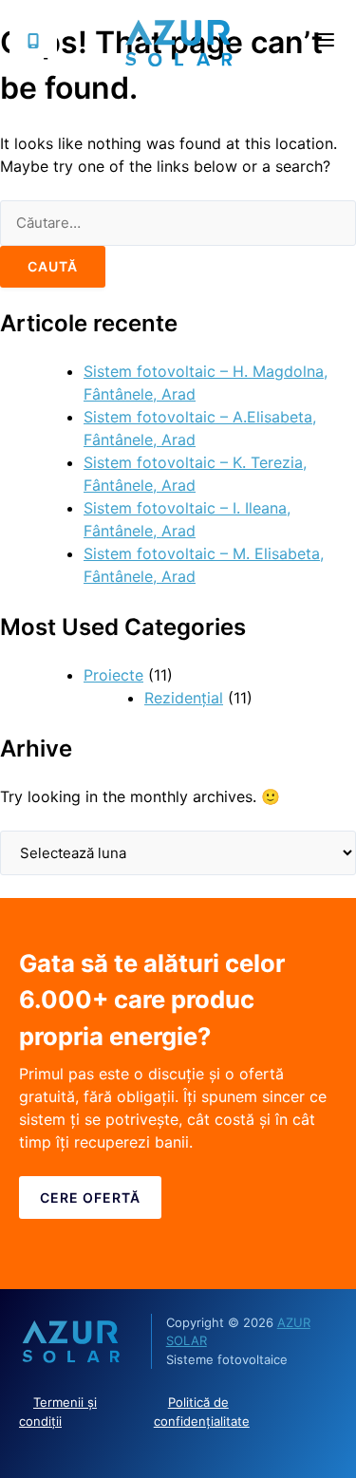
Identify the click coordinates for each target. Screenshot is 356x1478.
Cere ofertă (90, 1197)
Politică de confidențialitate (202, 1411)
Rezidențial (183, 697)
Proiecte (113, 674)
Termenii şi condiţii (58, 1411)
